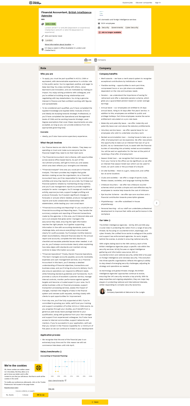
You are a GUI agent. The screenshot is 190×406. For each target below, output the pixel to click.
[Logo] (35, 2)
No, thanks (10, 395)
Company (102, 60)
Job (89, 60)
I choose (25, 395)
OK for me (40, 395)
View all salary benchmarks (52, 380)
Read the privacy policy (11, 387)
